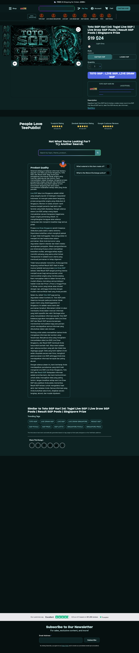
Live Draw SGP (59, 268)
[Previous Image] (15, 64)
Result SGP (42, 372)
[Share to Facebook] (38, 445)
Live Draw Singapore (44, 228)
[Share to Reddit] (56, 445)
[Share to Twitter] (32, 445)
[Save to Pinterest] (50, 445)
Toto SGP (47, 295)
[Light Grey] (89, 46)
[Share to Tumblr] (62, 445)
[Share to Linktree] (44, 445)
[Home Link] (23, 8)
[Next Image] (78, 64)
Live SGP (34, 193)
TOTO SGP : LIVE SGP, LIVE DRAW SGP (112, 75)
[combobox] (54, 8)
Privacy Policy (65, 645)
